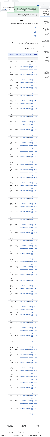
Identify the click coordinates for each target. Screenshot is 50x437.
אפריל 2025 (35, 100)
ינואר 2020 (36, 269)
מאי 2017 (36, 357)
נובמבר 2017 (35, 340)
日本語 (23, 66)
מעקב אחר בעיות (11, 432)
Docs (35, 18)
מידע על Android (37, 435)
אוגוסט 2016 (35, 382)
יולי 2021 (36, 219)
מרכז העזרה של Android (10, 425)
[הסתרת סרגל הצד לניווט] (41, 435)
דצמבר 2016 (35, 370)
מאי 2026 (36, 66)
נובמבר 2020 (35, 240)
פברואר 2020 (35, 266)
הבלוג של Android (24, 427)
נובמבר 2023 (35, 145)
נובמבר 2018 (35, 309)
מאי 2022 (36, 193)
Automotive (17, 4)
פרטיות (26, 435)
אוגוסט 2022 (35, 185)
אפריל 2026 (35, 69)
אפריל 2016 (36, 392)
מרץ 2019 (36, 296)
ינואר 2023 (36, 172)
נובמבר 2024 (35, 113)
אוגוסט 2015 (35, 413)
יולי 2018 (36, 319)
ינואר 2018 (36, 335)
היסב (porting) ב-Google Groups (22, 432)
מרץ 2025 (36, 103)
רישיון (28, 435)
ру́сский (27, 66)
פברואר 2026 (35, 74)
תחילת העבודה (43, 4)
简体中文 (30, 66)
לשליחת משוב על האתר (22, 435)
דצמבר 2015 (35, 403)
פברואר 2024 (35, 137)
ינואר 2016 (36, 400)
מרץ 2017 (36, 362)
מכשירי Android (23, 4)
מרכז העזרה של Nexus (10, 427)
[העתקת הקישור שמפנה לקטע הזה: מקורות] (34, 41)
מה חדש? (48, 4)
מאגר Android (37, 425)
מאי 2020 (36, 258)
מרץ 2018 (36, 330)
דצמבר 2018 (35, 306)
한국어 (25, 66)
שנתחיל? (3, 10)
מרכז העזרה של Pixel (10, 426)
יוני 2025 (36, 95)
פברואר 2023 (35, 169)
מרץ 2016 (36, 395)
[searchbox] (45, 7)
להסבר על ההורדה (37, 427)
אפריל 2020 (35, 261)
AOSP (37, 18)
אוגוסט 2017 (35, 349)
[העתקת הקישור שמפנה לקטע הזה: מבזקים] (34, 51)
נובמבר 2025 (35, 82)
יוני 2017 (36, 354)
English (21, 66)
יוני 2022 (36, 190)
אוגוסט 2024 (35, 121)
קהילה (34, 435)
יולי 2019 (36, 285)
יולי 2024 (36, 124)
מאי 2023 (36, 161)
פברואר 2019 (35, 298)
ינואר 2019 (36, 301)
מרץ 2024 (36, 134)
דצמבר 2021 (35, 206)
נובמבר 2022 (35, 177)
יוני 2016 (36, 387)
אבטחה (38, 4)
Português (31, 64)
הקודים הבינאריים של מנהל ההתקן (35, 431)
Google (35, 27)
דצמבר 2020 (35, 237)
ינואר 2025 (36, 108)
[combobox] (15, 1)
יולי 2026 (36, 61)
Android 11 (36, 248)
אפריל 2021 (36, 227)
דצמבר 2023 (35, 142)
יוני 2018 (36, 322)
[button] (45, 11)
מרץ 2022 (36, 198)
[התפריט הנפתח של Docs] (41, 1)
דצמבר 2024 (35, 111)
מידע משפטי (31, 435)
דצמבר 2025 (35, 79)
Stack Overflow (11, 431)
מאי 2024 (36, 129)
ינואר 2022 (36, 203)
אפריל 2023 (35, 164)
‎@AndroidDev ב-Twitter (23, 426)
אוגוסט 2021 (35, 216)
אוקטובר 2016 (35, 376)
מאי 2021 (36, 224)
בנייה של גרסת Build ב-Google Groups (21, 431)
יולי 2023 (36, 156)
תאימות (28, 4)
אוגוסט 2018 (35, 317)
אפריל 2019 (36, 293)
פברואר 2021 (35, 232)
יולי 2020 (36, 253)
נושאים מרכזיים (33, 4)
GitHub (38, 432)
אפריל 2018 (36, 327)
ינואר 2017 (36, 367)
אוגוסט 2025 (35, 90)
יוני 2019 (36, 288)
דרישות (38, 426)
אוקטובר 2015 (35, 408)
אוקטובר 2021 (35, 211)
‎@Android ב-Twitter (24, 425)
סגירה (8, 10)
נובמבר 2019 (35, 274)
